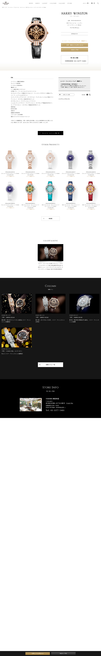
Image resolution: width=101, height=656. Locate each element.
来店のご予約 (74, 49)
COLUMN (53, 3)
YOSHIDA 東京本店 (69, 60)
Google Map (69, 403)
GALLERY (62, 3)
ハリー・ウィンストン (9, 7)
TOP (3, 7)
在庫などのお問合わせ (38, 653)
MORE (50, 218)
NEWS (31, 3)
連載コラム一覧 (50, 364)
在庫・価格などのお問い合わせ (74, 45)
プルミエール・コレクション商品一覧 (50, 133)
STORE (69, 3)
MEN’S (37, 3)
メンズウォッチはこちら (64, 98)
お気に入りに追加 (66, 94)
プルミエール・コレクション (19, 7)
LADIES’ (45, 3)
